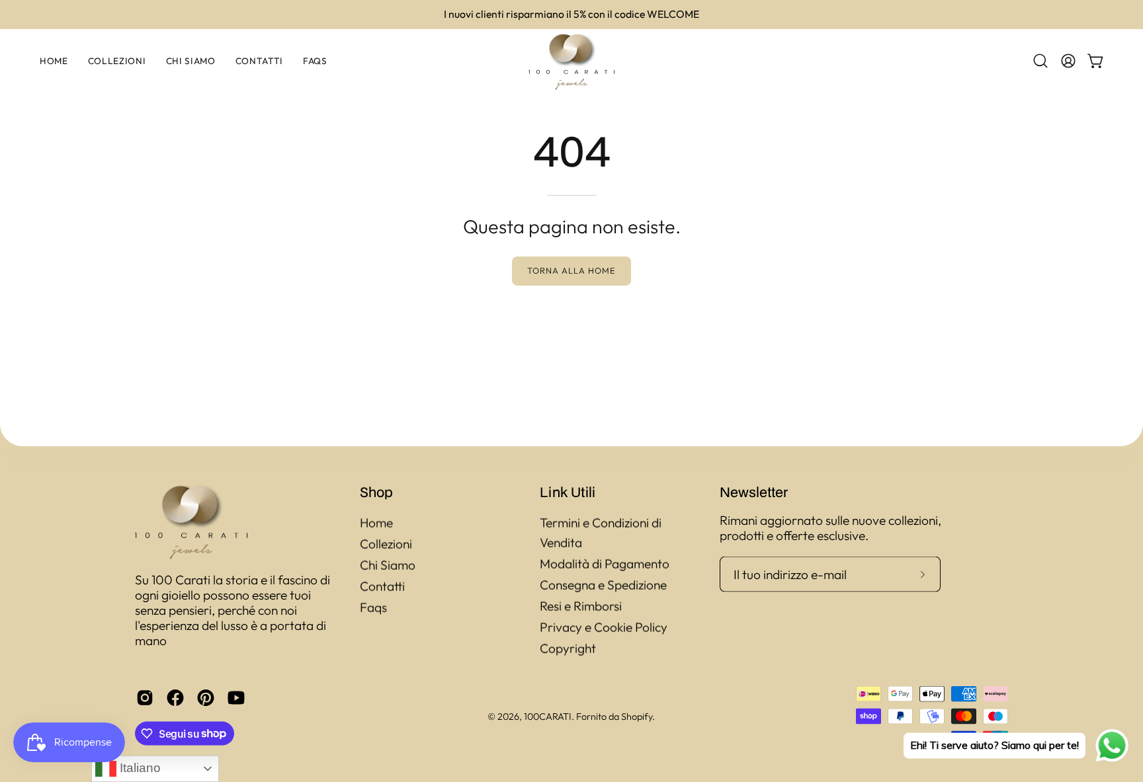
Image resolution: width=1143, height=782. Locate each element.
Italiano (138, 768)
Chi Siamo (387, 565)
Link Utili (567, 492)
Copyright (568, 648)
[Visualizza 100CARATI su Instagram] (145, 697)
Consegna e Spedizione (603, 585)
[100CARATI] (571, 61)
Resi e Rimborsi (581, 606)
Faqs (373, 607)
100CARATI (548, 716)
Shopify (636, 716)
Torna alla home (571, 270)
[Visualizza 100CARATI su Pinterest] (206, 697)
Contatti (382, 586)
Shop (376, 492)
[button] (1040, 61)
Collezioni (386, 544)
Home (376, 523)
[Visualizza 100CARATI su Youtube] (236, 697)
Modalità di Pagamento (604, 564)
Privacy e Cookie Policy (603, 627)
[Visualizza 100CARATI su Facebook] (175, 697)
